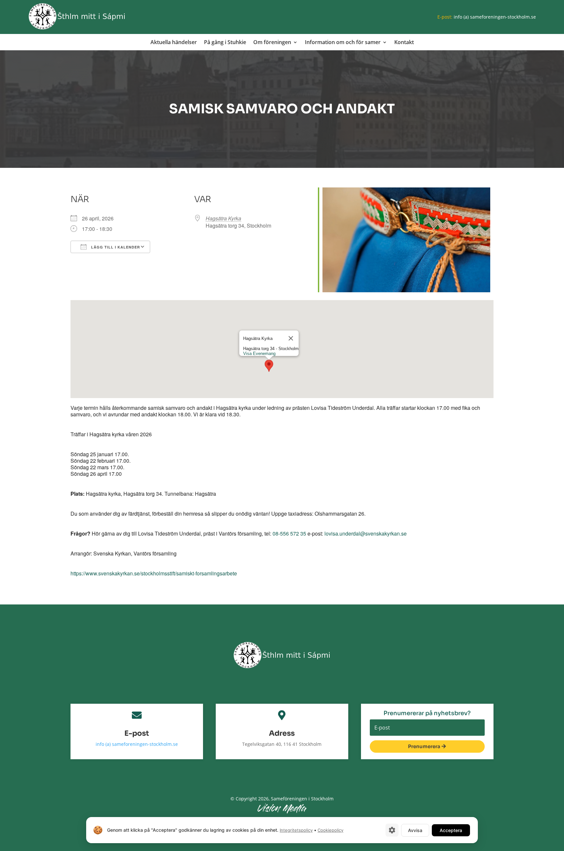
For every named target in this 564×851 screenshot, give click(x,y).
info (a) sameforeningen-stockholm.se (495, 17)
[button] (269, 366)
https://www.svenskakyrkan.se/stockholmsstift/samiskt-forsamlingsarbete (153, 573)
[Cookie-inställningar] (392, 830)
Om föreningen (272, 43)
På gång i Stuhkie (225, 43)
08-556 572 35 (289, 533)
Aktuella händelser (173, 43)
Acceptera (451, 830)
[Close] (290, 338)
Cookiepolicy (330, 830)
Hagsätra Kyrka (223, 218)
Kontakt (404, 43)
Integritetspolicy (296, 830)
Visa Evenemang (258, 353)
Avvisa (415, 830)
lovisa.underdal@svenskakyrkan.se (365, 533)
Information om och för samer (343, 43)
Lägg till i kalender (115, 247)
